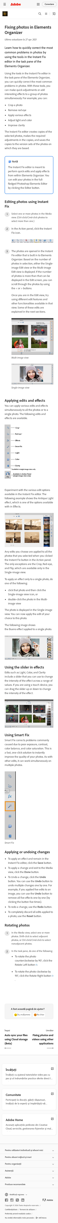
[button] (38, 4)
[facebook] (6, 1200)
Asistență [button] (9, 1170)
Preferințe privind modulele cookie (18, 1214)
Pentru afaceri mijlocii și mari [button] (18, 1157)
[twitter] (17, 1200)
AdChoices (43, 1218)
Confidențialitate (11, 1209)
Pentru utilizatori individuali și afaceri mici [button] (24, 1150)
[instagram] (11, 1200)
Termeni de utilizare (27, 1209)
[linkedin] (22, 1200)
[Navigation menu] (4, 4)
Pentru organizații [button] (13, 1164)
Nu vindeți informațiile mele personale (19, 1218)
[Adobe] (15, 4)
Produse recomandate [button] (15, 1184)
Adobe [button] (8, 1177)
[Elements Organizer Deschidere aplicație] (54, 13)
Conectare (49, 4)
